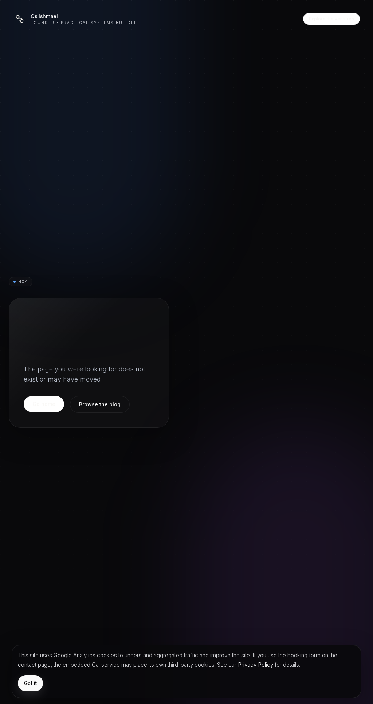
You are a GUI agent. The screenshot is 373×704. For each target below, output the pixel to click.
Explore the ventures (331, 18)
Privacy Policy (255, 664)
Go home (43, 404)
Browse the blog (100, 404)
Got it (30, 683)
